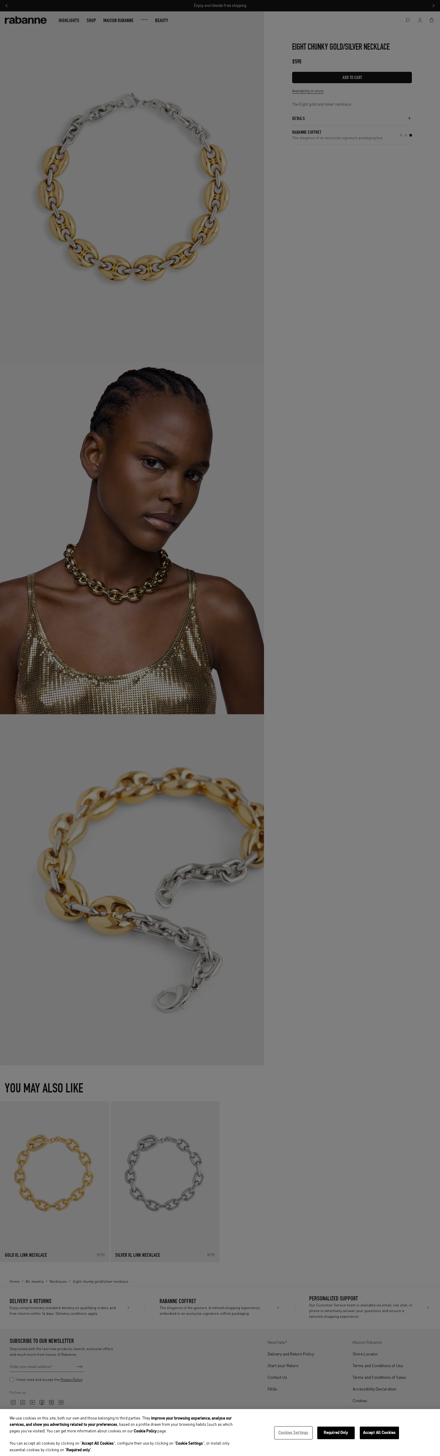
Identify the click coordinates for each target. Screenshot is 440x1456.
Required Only (336, 1433)
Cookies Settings (293, 1433)
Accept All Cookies (379, 1433)
